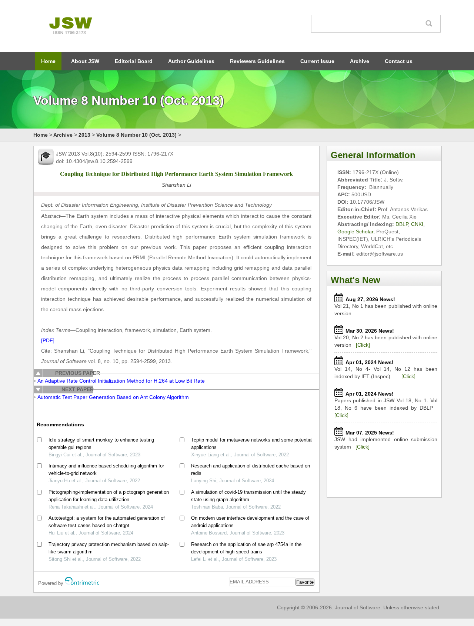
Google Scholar (355, 231)
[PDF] (47, 340)
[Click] (363, 345)
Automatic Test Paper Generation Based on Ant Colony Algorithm (113, 397)
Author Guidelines (191, 61)
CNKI (417, 224)
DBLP (401, 224)
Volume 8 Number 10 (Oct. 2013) (136, 135)
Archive (359, 61)
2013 (84, 135)
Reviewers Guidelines (257, 61)
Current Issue (317, 61)
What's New (355, 280)
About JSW (85, 61)
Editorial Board (134, 61)
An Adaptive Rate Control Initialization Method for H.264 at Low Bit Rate (121, 381)
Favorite (305, 582)
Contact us (399, 61)
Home (48, 61)
